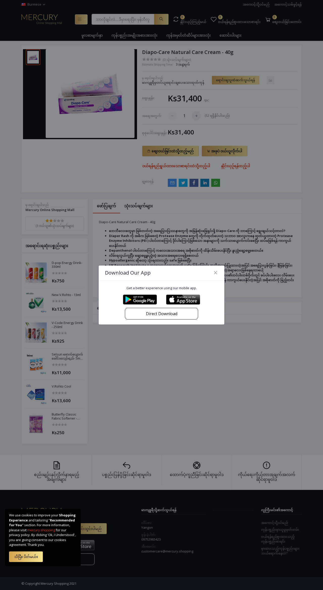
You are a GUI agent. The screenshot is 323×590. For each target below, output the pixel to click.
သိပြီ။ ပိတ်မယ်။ (26, 556)
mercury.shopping (41, 530)
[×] (215, 272)
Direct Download (161, 313)
